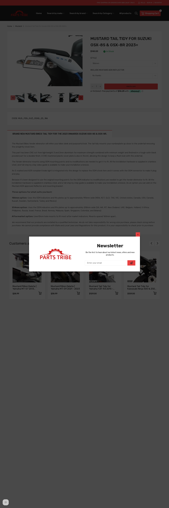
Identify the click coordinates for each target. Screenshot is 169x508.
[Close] (138, 234)
